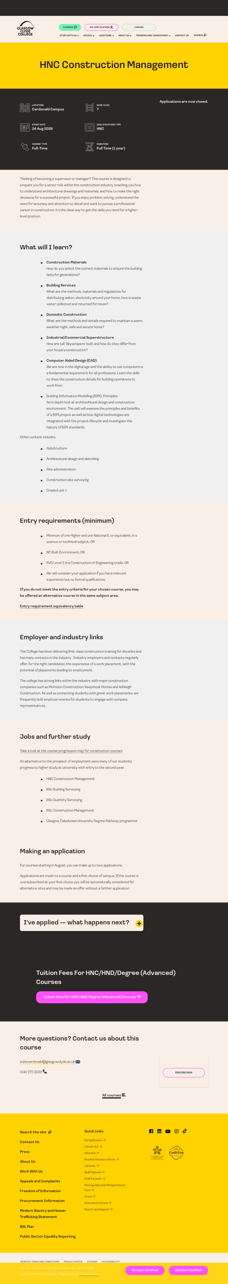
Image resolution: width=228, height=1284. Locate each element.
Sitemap (92, 1262)
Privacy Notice (89, 1274)
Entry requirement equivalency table (51, 606)
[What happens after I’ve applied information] (139, 923)
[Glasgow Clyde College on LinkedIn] (159, 1132)
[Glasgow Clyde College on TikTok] (185, 1132)
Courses (68, 27)
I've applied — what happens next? (76, 923)
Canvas (139, 27)
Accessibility (111, 1262)
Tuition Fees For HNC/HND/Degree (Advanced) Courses (90, 997)
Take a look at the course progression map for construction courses (71, 751)
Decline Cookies (188, 1270)
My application (100, 27)
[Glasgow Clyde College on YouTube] (167, 1132)
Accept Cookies (144, 1270)
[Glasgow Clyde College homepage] (26, 28)
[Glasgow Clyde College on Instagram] (176, 1132)
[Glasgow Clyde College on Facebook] (151, 1132)
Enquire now (183, 1072)
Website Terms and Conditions (39, 1262)
